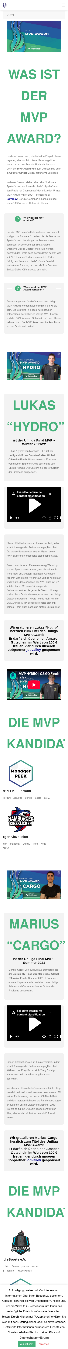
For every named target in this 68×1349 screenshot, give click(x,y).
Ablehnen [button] (44, 1344)
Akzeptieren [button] (26, 1344)
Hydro (20, 451)
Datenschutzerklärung (34, 1337)
